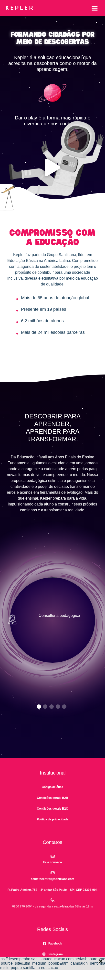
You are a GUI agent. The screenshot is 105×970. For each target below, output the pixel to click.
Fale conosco (52, 862)
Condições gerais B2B (52, 798)
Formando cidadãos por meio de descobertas (52, 38)
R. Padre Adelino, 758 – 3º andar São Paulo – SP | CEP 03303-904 (52, 890)
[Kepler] (52, 8)
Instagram (56, 954)
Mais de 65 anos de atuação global (55, 297)
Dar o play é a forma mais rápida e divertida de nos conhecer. (52, 120)
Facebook (55, 943)
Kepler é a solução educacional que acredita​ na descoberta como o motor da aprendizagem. (52, 63)
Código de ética (52, 787)
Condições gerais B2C (52, 808)
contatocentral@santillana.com (52, 879)
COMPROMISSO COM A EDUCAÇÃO (52, 237)
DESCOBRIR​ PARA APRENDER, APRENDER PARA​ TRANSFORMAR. (53, 428)
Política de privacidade (52, 819)
